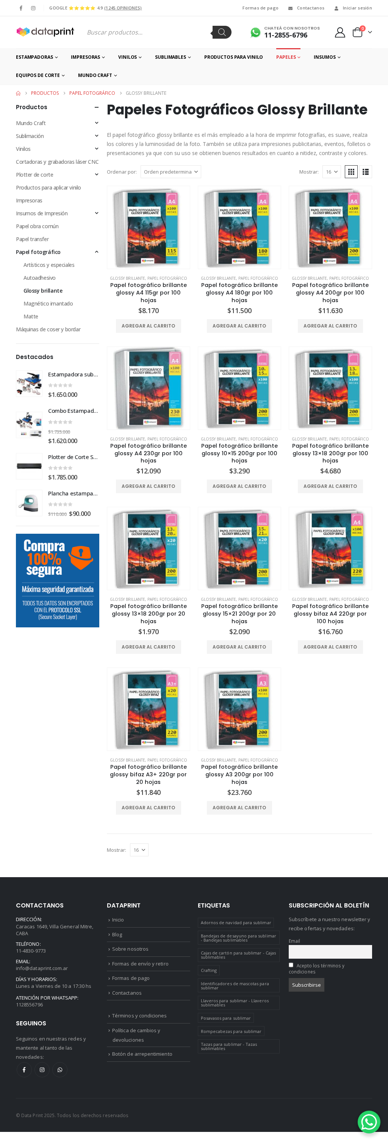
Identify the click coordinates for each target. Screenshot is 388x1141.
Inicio (118, 919)
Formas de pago (260, 8)
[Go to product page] (148, 227)
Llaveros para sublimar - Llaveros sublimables (235, 1003)
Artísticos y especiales (48, 264)
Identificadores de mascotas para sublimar (235, 986)
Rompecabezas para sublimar (231, 1031)
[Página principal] (18, 93)
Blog (117, 934)
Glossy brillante (127, 278)
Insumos (324, 57)
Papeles (286, 57)
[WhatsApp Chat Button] (369, 1122)
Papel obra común (37, 226)
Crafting (209, 970)
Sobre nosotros (130, 948)
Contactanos (310, 8)
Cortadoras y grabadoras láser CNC (57, 161)
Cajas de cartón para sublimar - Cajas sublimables (238, 955)
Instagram (42, 1069)
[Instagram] (33, 8)
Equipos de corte (38, 75)
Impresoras (85, 57)
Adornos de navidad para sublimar (236, 922)
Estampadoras (34, 57)
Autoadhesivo (39, 277)
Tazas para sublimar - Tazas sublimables (229, 1046)
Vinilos (127, 57)
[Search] (222, 32)
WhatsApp (59, 1069)
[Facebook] (21, 8)
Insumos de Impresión (42, 213)
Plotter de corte (34, 174)
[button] (351, 171)
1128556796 (29, 1004)
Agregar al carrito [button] (148, 326)
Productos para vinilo (233, 57)
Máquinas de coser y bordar (48, 329)
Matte (30, 316)
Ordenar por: (122, 171)
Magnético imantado (48, 303)
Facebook (24, 1069)
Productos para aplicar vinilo (48, 187)
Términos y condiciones (139, 1015)
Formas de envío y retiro (140, 963)
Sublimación (30, 135)
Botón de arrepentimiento (142, 1053)
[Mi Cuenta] (340, 32)
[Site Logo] (45, 32)
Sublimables (170, 57)
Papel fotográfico (167, 278)
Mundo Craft (95, 75)
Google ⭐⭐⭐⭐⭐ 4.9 (95, 8)
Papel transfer (32, 239)
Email (294, 941)
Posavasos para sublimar (226, 1018)
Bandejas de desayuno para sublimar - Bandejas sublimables (238, 938)
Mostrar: (309, 171)
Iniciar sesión (357, 8)
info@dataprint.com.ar (42, 968)
